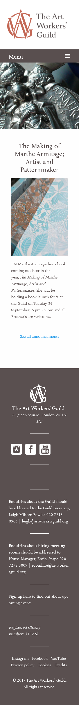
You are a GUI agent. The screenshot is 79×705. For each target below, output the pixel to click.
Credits (61, 665)
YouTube (58, 658)
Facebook (40, 658)
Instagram (20, 658)
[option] (39, 89)
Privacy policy (22, 665)
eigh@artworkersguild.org (45, 521)
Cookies (44, 665)
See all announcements (39, 336)
